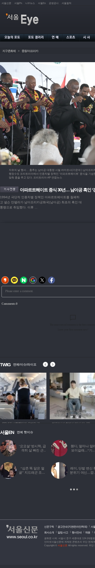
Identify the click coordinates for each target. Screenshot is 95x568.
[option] (23, 395)
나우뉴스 (30, 3)
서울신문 (6, 3)
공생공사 (54, 3)
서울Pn (18, 3)
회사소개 (49, 532)
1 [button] (71, 489)
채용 (87, 532)
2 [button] (74, 489)
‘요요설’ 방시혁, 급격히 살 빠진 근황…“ (32, 450)
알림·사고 (63, 532)
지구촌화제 (9, 51)
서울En (42, 3)
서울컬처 (66, 3)
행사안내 (77, 532)
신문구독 (49, 526)
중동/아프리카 (30, 51)
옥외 (84, 526)
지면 (70, 526)
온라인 (77, 526)
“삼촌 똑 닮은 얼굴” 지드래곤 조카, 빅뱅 (32, 473)
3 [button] (77, 489)
